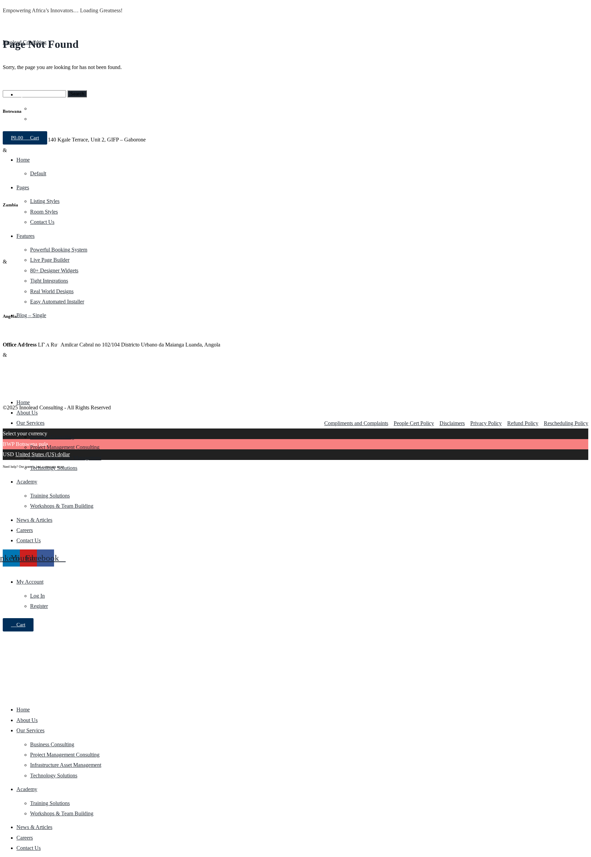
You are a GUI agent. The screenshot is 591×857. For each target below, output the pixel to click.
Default (38, 173)
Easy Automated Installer (57, 301)
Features (25, 236)
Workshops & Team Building (61, 506)
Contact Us (42, 222)
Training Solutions (50, 496)
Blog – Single (31, 315)
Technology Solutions (53, 468)
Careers (24, 530)
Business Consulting (52, 437)
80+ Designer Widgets (54, 270)
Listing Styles (45, 201)
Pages (22, 187)
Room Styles (44, 212)
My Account (29, 94)
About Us (27, 413)
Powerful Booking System (58, 250)
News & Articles (34, 520)
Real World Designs (52, 291)
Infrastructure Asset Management (65, 458)
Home (23, 160)
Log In (37, 108)
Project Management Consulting (65, 447)
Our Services (30, 423)
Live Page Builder (49, 260)
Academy (26, 482)
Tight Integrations (49, 281)
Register (39, 119)
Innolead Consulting (25, 42)
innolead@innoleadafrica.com (35, 74)
